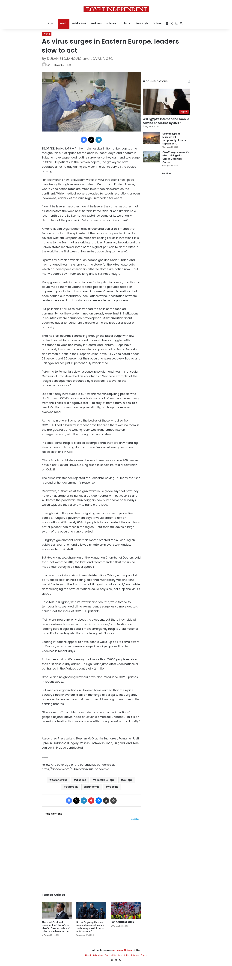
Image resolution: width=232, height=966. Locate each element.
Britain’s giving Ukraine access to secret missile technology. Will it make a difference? (90, 927)
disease (81, 780)
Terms (144, 955)
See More (166, 173)
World (63, 23)
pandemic (92, 787)
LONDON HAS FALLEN (122, 922)
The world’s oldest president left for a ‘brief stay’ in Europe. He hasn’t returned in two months (56, 927)
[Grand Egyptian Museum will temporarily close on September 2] (151, 138)
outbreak (72, 787)
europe (128, 780)
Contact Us (110, 955)
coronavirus (59, 780)
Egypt (52, 23)
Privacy (135, 955)
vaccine (113, 787)
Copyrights (123, 955)
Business (96, 23)
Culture (125, 23)
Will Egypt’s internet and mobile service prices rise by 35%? (166, 121)
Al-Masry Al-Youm (123, 950)
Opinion (157, 23)
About (88, 955)
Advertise (98, 955)
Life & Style (141, 23)
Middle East (79, 23)
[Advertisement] (91, 855)
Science (111, 23)
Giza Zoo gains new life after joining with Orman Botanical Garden (175, 157)
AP (49, 65)
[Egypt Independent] (116, 9)
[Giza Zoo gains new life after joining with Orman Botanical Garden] (151, 156)
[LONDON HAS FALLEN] (126, 910)
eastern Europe (105, 780)
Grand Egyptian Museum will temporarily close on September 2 (174, 138)
